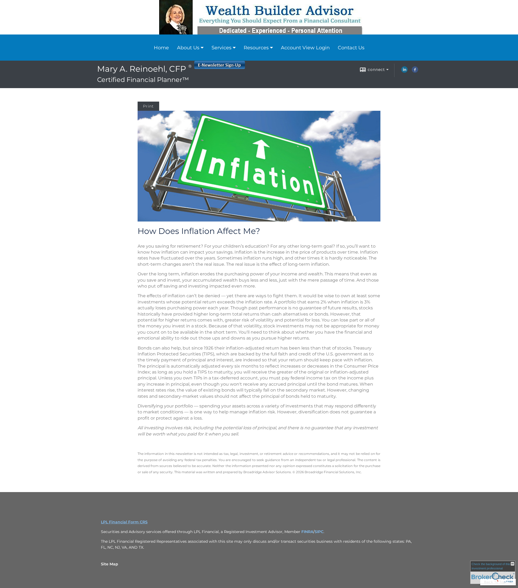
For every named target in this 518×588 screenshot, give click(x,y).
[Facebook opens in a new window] (415, 71)
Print (148, 106)
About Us (188, 48)
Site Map (109, 564)
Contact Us (351, 48)
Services (221, 48)
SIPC (319, 531)
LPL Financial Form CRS (124, 522)
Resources (256, 48)
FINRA (307, 531)
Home (161, 48)
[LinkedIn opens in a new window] (404, 71)
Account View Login (305, 48)
